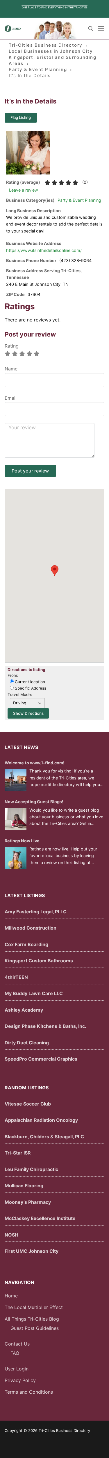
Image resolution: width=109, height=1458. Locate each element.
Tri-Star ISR (18, 1153)
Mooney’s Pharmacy (28, 1202)
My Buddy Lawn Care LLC (34, 993)
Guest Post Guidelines (34, 1328)
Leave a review (23, 190)
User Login (16, 1369)
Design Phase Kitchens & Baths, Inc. (45, 1026)
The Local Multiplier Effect (34, 1307)
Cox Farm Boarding (26, 944)
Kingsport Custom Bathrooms (39, 960)
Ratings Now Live (22, 840)
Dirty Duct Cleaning (27, 1043)
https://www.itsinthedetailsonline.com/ (44, 250)
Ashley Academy (24, 1010)
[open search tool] (90, 28)
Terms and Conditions (29, 1392)
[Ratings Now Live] (15, 858)
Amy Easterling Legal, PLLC (36, 912)
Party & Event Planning (79, 200)
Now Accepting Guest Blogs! (34, 801)
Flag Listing (20, 117)
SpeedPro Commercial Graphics (41, 1059)
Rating (12, 346)
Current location (29, 681)
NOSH (11, 1235)
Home (11, 1296)
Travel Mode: (20, 694)
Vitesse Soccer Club (28, 1104)
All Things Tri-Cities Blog (32, 1319)
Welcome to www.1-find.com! (35, 762)
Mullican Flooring (24, 1185)
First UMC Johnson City (31, 1251)
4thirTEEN (16, 977)
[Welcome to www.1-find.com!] (15, 780)
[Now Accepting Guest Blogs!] (15, 819)
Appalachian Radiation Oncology (41, 1120)
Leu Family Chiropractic (31, 1169)
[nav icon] (101, 29)
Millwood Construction (30, 928)
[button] (55, 570)
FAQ (14, 1353)
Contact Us (17, 1344)
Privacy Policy (20, 1380)
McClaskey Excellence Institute (40, 1218)
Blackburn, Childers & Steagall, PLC (44, 1136)
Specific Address (30, 688)
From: (13, 675)
